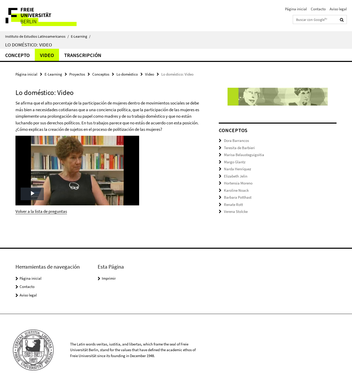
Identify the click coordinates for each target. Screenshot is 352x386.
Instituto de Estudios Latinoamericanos (37, 36)
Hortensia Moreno (238, 183)
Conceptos (100, 74)
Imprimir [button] (109, 278)
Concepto (17, 55)
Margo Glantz (234, 161)
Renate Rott (233, 204)
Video (47, 55)
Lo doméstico (127, 74)
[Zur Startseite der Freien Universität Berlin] (43, 15)
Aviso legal (338, 8)
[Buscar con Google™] (342, 19)
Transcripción (82, 55)
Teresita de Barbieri (239, 147)
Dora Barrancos (236, 140)
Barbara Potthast (238, 197)
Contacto (318, 8)
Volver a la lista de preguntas (41, 211)
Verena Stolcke (236, 211)
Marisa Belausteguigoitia (244, 154)
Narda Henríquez (237, 168)
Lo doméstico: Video (28, 45)
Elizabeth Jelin (235, 176)
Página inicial (296, 8)
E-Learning (80, 36)
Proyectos (77, 74)
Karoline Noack (236, 190)
